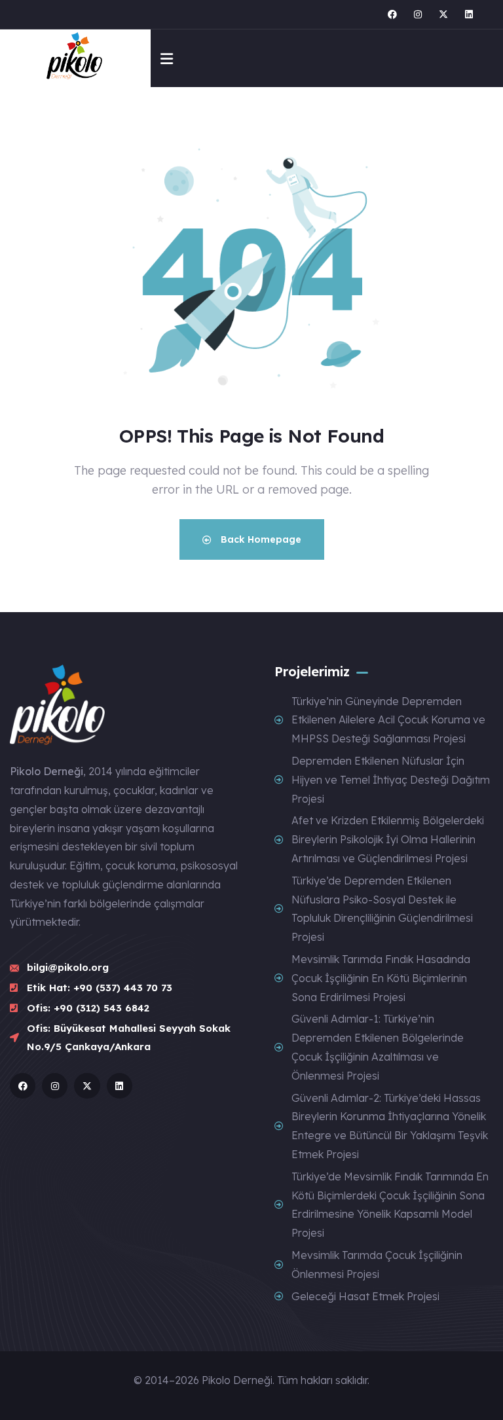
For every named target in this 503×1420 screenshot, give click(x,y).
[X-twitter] (443, 14)
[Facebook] (392, 14)
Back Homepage (259, 539)
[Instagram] (417, 14)
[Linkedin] (469, 14)
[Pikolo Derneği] (76, 58)
